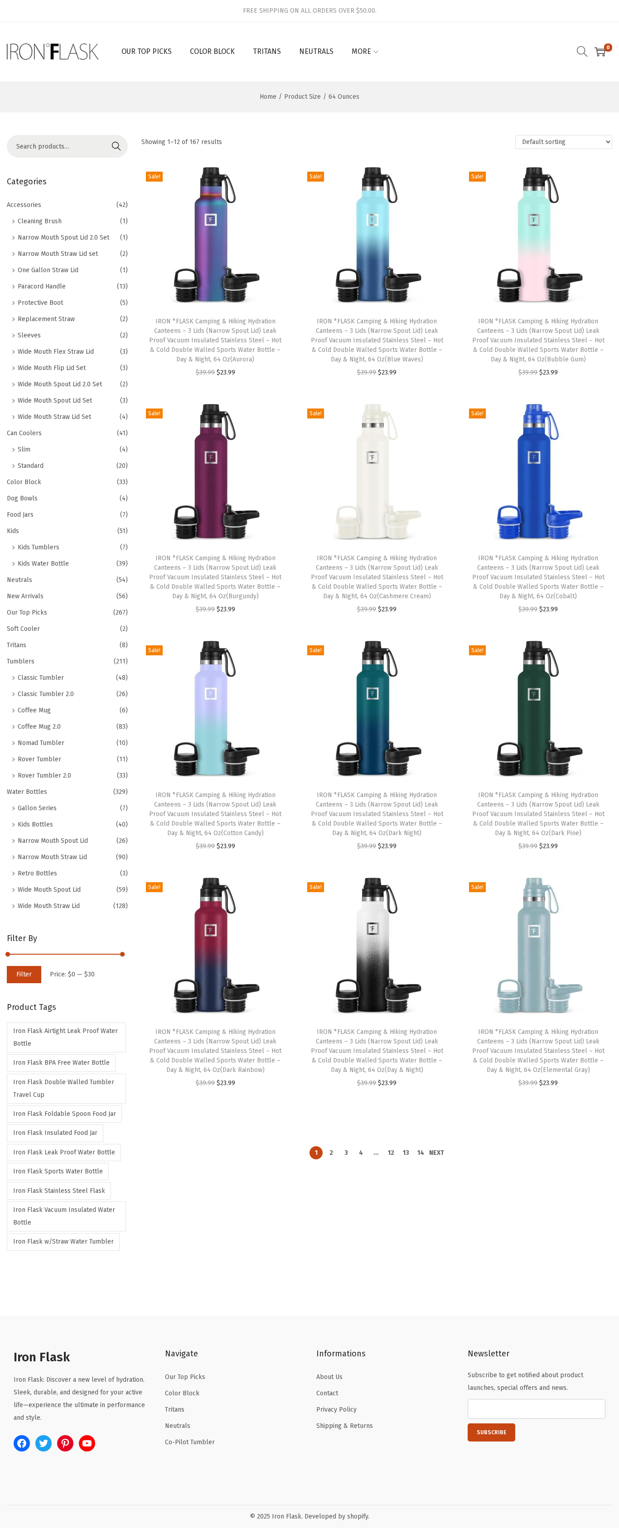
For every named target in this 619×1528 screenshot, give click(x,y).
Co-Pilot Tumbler (190, 1442)
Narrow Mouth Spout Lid (53, 841)
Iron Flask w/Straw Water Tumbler (63, 1241)
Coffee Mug (34, 710)
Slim (24, 449)
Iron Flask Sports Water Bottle (58, 1171)
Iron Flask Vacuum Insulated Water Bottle (64, 1216)
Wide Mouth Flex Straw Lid (56, 352)
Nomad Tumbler (41, 743)
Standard (31, 466)
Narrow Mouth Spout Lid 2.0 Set (63, 237)
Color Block (24, 482)
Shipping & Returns (344, 1426)
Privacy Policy (336, 1409)
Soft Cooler (23, 629)
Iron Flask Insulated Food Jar (55, 1133)
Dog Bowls (22, 498)
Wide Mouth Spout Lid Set (55, 400)
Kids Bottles (35, 824)
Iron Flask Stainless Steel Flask (59, 1191)
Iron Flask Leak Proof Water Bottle (64, 1152)
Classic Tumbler (41, 678)
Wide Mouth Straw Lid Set (54, 417)
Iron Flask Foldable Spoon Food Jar (64, 1114)
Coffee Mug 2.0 (39, 726)
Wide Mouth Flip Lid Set (52, 368)
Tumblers (20, 661)
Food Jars (20, 515)
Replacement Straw (46, 319)
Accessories (24, 205)
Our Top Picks (27, 612)
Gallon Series (37, 808)
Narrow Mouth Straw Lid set (58, 254)
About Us (329, 1377)
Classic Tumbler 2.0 (46, 694)
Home (268, 97)
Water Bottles (27, 792)
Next (436, 1153)
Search (116, 146)
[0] (600, 51)
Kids (13, 531)
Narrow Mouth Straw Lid (52, 857)
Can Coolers (24, 433)
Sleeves (29, 335)
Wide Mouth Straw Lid (49, 906)
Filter (24, 974)
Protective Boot (40, 303)
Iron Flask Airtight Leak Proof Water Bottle (65, 1037)
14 (420, 1153)
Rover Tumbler (39, 759)
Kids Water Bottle (43, 563)
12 (391, 1153)
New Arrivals (25, 596)
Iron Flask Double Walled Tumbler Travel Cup (63, 1088)
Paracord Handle (42, 286)
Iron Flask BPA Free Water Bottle (61, 1063)
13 (406, 1153)
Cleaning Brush (40, 221)
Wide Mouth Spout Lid (49, 890)
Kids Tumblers (38, 547)
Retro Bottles (37, 873)
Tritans (16, 645)
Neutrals (19, 580)
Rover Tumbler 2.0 (44, 775)
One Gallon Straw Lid (48, 270)
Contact (327, 1393)
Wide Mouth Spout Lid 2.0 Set (60, 384)
